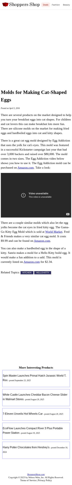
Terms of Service (28, 480)
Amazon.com (26, 167)
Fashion (56, 5)
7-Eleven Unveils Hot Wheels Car (23, 413)
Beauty (66, 5)
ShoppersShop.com (36, 474)
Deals (45, 5)
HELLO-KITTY (42, 272)
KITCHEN (27, 272)
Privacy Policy (45, 480)
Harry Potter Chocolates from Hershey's (26, 447)
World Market (53, 231)
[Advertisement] (36, 48)
